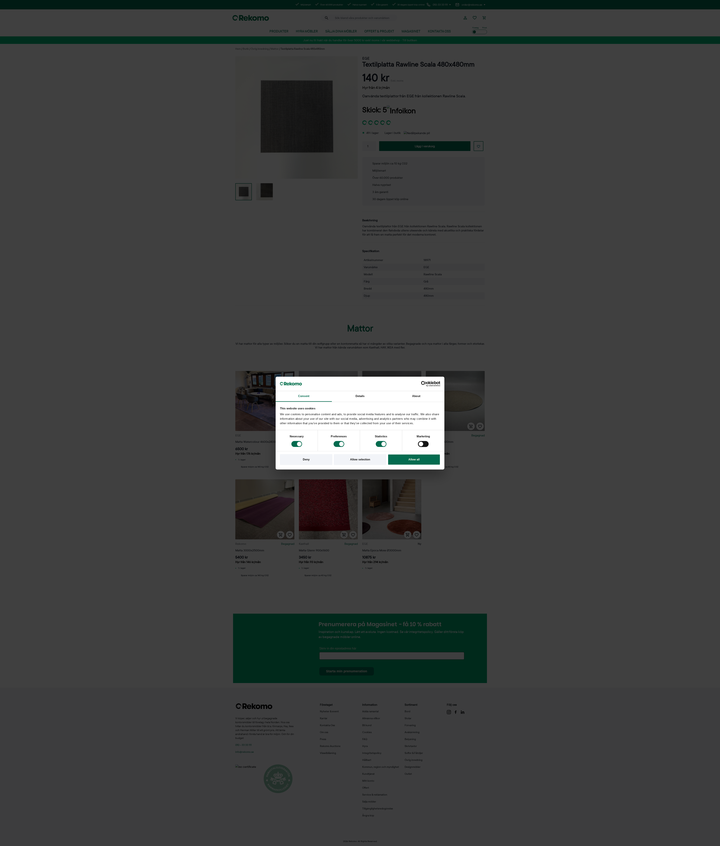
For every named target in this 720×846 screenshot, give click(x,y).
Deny (306, 459)
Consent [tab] (303, 396)
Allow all (414, 459)
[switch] (339, 444)
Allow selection (360, 459)
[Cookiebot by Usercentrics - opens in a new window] (423, 384)
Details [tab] (360, 396)
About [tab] (416, 396)
